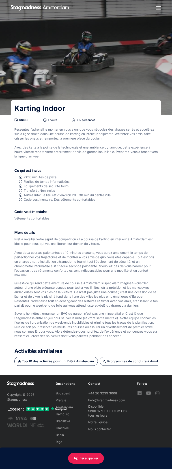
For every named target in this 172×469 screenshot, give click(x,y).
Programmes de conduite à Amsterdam (137, 361)
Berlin (60, 435)
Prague (61, 400)
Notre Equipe (98, 422)
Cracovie (62, 428)
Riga (59, 442)
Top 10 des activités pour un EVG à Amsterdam (58, 361)
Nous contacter (99, 429)
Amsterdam (64, 407)
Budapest (63, 393)
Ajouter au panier (86, 458)
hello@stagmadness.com (106, 400)
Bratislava (63, 421)
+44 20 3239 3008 (102, 393)
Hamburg (62, 414)
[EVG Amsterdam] (26, 8)
